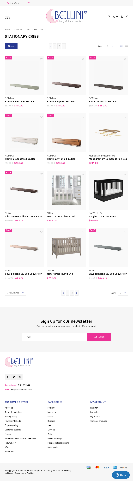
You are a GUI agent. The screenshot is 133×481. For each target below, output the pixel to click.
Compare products (98, 421)
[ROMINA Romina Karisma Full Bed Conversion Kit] (108, 75)
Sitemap (8, 434)
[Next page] (64, 46)
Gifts (50, 434)
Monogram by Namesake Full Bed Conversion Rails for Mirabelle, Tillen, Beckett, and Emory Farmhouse (108, 159)
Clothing (51, 430)
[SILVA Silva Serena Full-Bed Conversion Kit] (24, 190)
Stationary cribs (40, 29)
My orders (94, 412)
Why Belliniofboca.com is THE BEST (20, 438)
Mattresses (52, 412)
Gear (50, 425)
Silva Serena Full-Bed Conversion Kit (23, 216)
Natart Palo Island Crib (60, 273)
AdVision (30, 473)
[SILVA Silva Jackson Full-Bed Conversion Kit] (108, 247)
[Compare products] (28, 3)
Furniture (18, 29)
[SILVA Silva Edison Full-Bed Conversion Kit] (24, 247)
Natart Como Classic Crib (61, 216)
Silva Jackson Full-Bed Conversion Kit (108, 273)
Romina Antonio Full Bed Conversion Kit (61, 159)
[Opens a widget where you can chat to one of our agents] (121, 475)
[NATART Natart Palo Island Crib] (66, 247)
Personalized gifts (55, 438)
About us (9, 408)
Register (94, 408)
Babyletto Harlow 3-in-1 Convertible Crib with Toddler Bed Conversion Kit (108, 216)
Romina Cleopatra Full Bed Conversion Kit (20, 159)
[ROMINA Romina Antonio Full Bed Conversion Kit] (66, 133)
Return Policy (10, 443)
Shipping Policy (11, 425)
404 (6, 447)
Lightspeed (9, 473)
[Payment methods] (88, 467)
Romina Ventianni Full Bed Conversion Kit (20, 101)
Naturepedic (53, 447)
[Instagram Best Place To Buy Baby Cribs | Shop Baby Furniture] (20, 377)
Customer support (13, 430)
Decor (50, 416)
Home (7, 29)
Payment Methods (13, 421)
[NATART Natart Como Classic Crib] (66, 190)
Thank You (9, 451)
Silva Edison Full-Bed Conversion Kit (23, 273)
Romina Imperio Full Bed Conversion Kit (61, 101)
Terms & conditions (13, 412)
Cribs (28, 29)
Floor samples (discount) (58, 443)
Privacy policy (11, 416)
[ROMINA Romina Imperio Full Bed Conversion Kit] (66, 75)
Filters (11, 46)
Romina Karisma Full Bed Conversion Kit (103, 101)
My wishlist (95, 416)
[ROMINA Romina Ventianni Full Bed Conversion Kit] (24, 75)
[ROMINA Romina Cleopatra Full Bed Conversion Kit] (24, 133)
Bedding (51, 421)
